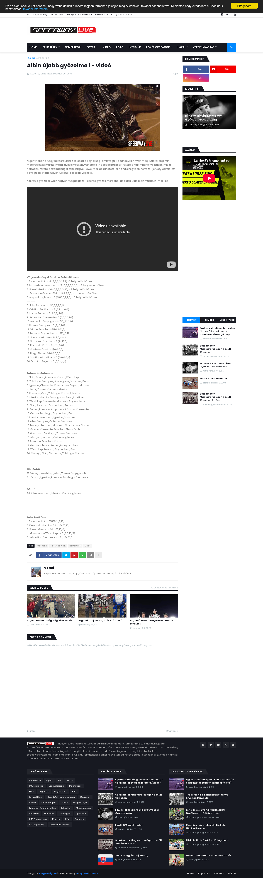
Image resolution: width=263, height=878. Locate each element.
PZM (67, 819)
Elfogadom (244, 5)
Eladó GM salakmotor (213, 378)
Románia (79, 819)
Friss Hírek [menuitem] (50, 47)
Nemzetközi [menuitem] (73, 47)
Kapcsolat (204, 873)
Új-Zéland (81, 813)
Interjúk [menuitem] (135, 47)
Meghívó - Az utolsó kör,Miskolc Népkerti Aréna (206, 827)
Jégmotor (44, 791)
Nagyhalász (60, 791)
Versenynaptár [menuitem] (204, 47)
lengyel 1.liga (35, 797)
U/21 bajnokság (36, 824)
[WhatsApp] (82, 555)
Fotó (74, 791)
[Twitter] (66, 555)
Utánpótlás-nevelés (59, 824)
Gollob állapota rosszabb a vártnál (208, 855)
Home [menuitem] (33, 47)
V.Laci (49, 568)
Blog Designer (48, 873)
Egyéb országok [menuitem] (158, 47)
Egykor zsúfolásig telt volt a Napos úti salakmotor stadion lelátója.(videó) (217, 331)
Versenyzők (227, 320)
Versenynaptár (48, 802)
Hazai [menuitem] (181, 47)
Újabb (32, 731)
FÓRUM (232, 873)
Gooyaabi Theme (87, 873)
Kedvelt (191, 320)
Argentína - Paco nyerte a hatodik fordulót (151, 622)
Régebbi (171, 731)
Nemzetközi (75, 545)
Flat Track (49, 813)
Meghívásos (75, 785)
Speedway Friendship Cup (42, 808)
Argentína (43, 58)
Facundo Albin (58, 545)
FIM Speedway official (79, 14)
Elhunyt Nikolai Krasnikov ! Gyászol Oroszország (204, 118)
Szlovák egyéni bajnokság (131, 855)
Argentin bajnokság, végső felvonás (49, 620)
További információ (35, 9)
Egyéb (49, 780)
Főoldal (31, 58)
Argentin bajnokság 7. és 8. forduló (100, 620)
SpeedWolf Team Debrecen (61, 797)
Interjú (32, 802)
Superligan (64, 813)
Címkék (209, 320)
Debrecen (85, 797)
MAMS (65, 802)
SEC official (57, 14)
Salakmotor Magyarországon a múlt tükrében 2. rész (215, 397)
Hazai (70, 780)
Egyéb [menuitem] (91, 47)
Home (190, 873)
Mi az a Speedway (37, 14)
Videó (88, 545)
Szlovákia (65, 808)
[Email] (90, 555)
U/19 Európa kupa (38, 819)
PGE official (101, 14)
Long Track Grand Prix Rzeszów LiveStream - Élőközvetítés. (205, 811)
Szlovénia (34, 813)
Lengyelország (56, 785)
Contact (219, 873)
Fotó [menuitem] (119, 47)
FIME (31, 791)
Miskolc (56, 819)
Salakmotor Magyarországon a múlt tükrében (215, 349)
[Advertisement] (209, 259)
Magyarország (83, 808)
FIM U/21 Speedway (121, 14)
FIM (59, 780)
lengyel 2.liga (80, 802)
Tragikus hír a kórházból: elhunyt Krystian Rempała (207, 796)
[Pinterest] (74, 555)
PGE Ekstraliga (36, 785)
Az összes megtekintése (164, 587)
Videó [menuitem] (107, 47)
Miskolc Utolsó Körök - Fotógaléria (207, 840)
